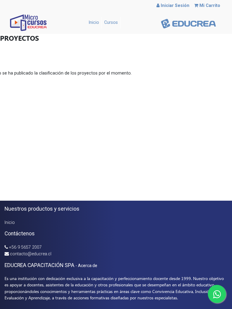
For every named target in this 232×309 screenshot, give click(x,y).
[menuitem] (94, 22)
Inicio (10, 222)
